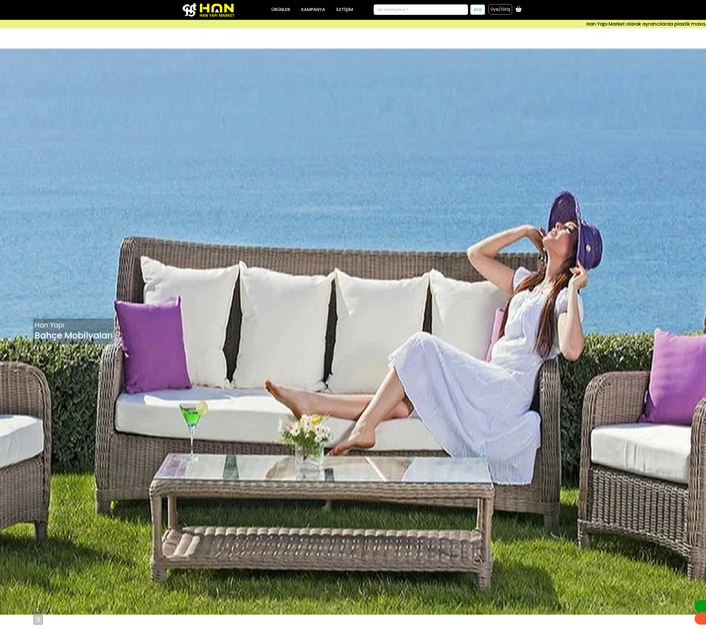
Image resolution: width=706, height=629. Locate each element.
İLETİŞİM (344, 9)
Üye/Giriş (500, 9)
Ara (478, 9)
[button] (38, 610)
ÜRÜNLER (280, 9)
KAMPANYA (313, 9)
